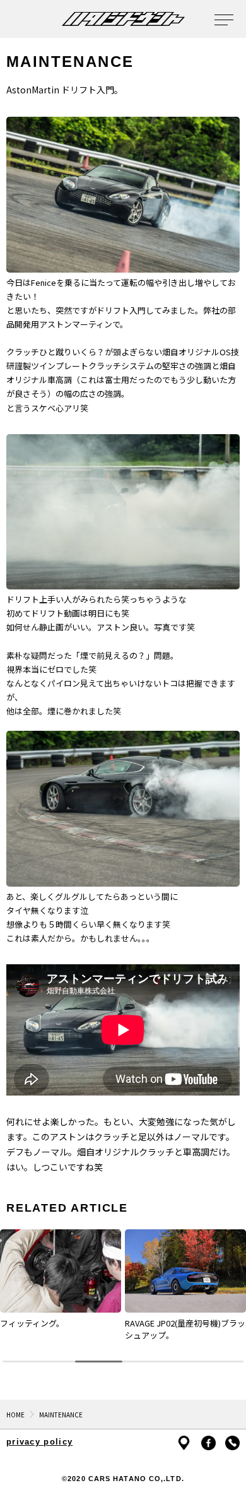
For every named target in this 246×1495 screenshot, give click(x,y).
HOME (15, 1414)
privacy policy (39, 1441)
